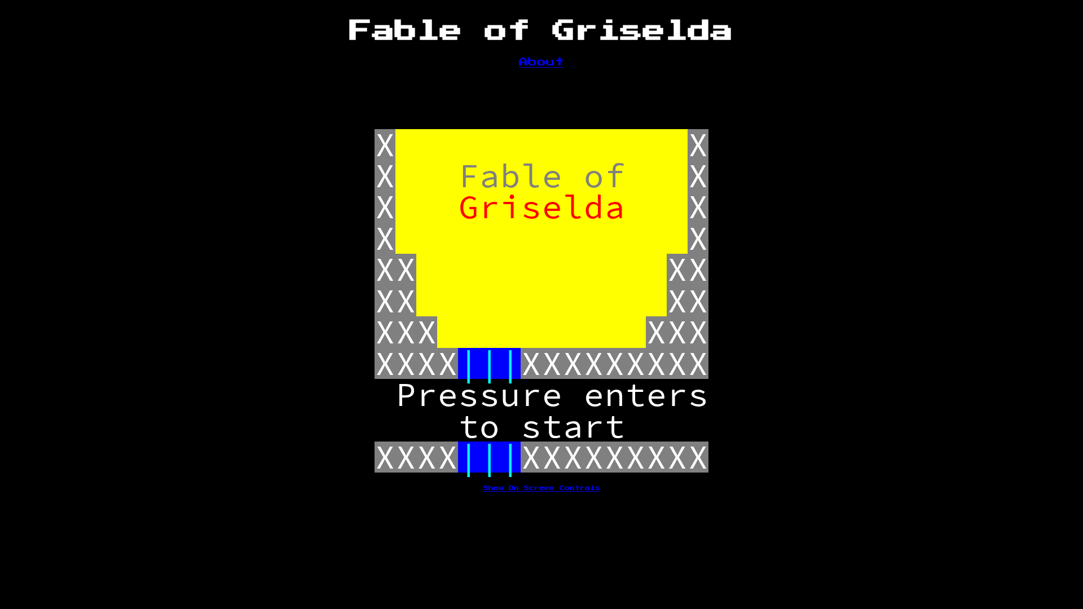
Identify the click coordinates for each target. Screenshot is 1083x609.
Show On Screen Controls (541, 488)
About (541, 62)
